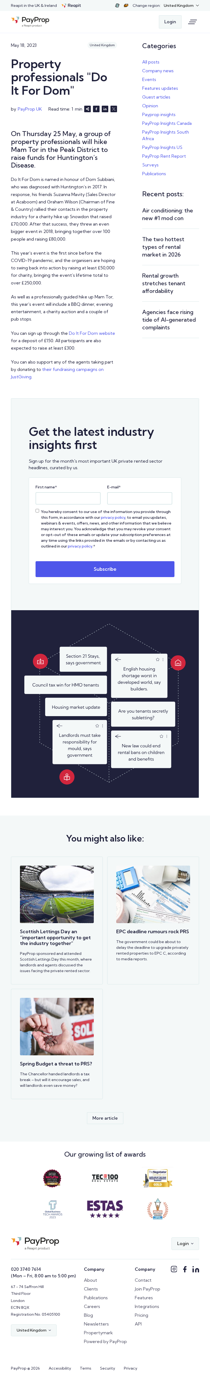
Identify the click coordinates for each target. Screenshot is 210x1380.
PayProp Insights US (162, 147)
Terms (85, 1368)
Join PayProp (147, 1289)
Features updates (160, 88)
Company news (158, 70)
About (90, 1280)
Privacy (130, 1368)
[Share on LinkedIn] (105, 109)
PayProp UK (30, 109)
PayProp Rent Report (164, 156)
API (138, 1324)
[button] (181, 5)
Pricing (141, 1315)
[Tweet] (113, 109)
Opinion (150, 105)
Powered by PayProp (105, 1341)
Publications (154, 173)
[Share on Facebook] (96, 109)
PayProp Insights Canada (167, 123)
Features (144, 1297)
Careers (92, 1306)
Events (149, 79)
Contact (143, 1280)
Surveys (150, 165)
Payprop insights (159, 114)
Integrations (147, 1306)
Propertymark (98, 1332)
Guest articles (156, 97)
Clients (91, 1289)
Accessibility (60, 1368)
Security (107, 1368)
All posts (150, 62)
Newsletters (96, 1324)
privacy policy (113, 517)
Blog (88, 1315)
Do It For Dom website (91, 333)
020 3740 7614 (26, 1269)
